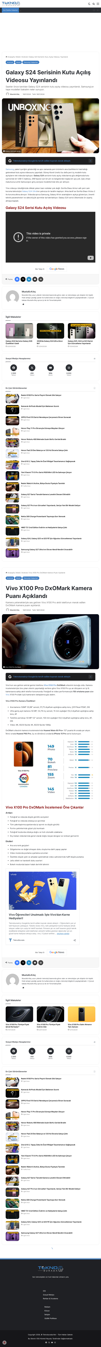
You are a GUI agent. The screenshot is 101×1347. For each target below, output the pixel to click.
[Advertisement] (50, 31)
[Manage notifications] (4, 1343)
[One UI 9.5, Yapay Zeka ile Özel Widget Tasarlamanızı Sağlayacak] (12, 464)
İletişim (47, 1315)
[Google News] (57, 269)
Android (25, 57)
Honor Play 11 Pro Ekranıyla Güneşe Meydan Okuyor (43, 428)
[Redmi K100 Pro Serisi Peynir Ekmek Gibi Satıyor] (12, 398)
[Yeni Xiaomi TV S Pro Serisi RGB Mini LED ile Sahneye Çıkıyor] (12, 475)
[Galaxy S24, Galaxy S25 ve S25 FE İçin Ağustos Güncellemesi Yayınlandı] (12, 542)
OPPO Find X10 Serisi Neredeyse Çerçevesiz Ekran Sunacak (46, 417)
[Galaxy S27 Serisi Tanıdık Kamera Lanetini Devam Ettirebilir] (12, 497)
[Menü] (98, 4)
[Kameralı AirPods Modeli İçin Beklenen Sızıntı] (12, 409)
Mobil (18, 57)
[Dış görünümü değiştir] (89, 4)
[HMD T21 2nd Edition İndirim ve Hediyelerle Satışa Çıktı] (12, 531)
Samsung (10, 169)
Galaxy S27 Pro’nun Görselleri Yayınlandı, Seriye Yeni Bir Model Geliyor (51, 505)
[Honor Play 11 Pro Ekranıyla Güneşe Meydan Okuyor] (12, 431)
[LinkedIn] (28, 279)
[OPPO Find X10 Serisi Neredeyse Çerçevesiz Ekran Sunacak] (12, 420)
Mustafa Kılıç (14, 94)
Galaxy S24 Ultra (29, 191)
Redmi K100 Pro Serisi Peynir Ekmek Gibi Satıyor (41, 395)
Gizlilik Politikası (50, 1318)
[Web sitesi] (23, 304)
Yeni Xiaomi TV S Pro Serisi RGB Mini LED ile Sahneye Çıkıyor (46, 472)
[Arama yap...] (93, 4)
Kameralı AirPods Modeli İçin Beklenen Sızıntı (40, 406)
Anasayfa (11, 57)
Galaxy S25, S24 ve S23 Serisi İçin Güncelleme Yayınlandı (80, 342)
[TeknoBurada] (11, 4)
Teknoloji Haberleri (31, 62)
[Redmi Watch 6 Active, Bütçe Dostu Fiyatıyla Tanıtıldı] (12, 486)
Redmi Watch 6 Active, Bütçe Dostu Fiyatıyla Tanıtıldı (43, 483)
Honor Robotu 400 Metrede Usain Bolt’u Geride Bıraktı (43, 439)
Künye (47, 1311)
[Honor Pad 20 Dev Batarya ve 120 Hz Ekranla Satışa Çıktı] (12, 453)
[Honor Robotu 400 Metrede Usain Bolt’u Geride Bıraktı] (12, 442)
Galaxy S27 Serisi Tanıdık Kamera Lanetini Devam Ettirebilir (45, 494)
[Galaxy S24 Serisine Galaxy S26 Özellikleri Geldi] (19, 331)
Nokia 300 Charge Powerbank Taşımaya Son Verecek (43, 516)
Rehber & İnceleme (50, 1299)
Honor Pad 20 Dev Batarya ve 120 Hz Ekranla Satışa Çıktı (44, 450)
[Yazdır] (40, 279)
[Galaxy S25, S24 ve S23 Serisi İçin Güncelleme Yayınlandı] (81, 331)
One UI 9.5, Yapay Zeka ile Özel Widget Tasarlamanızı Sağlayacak (48, 461)
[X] (23, 279)
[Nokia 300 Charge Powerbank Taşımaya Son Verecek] (12, 520)
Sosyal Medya (48, 1295)
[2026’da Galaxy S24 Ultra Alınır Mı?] (50, 331)
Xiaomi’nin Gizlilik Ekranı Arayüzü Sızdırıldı (36, 10)
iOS (44, 1291)
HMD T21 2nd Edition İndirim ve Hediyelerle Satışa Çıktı (44, 527)
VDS (38, 1339)
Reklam (47, 1307)
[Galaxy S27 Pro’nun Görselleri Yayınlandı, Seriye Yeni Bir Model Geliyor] (12, 508)
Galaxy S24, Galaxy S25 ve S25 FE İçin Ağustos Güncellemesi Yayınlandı (51, 538)
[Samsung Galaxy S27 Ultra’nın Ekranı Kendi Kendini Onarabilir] (12, 553)
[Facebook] (17, 279)
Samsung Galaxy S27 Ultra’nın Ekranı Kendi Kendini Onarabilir (47, 549)
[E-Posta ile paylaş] (34, 279)
